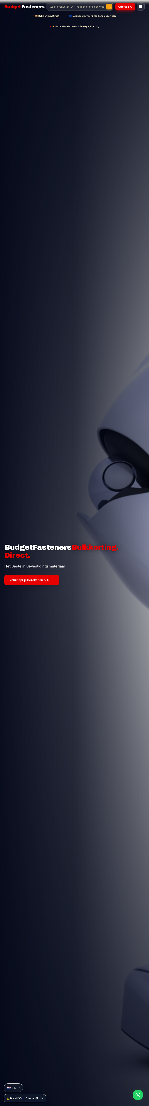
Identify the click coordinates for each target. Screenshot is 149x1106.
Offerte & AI (125, 6)
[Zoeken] (109, 6)
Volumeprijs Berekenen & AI (29, 580)
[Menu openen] (141, 7)
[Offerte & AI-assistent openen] (138, 1095)
